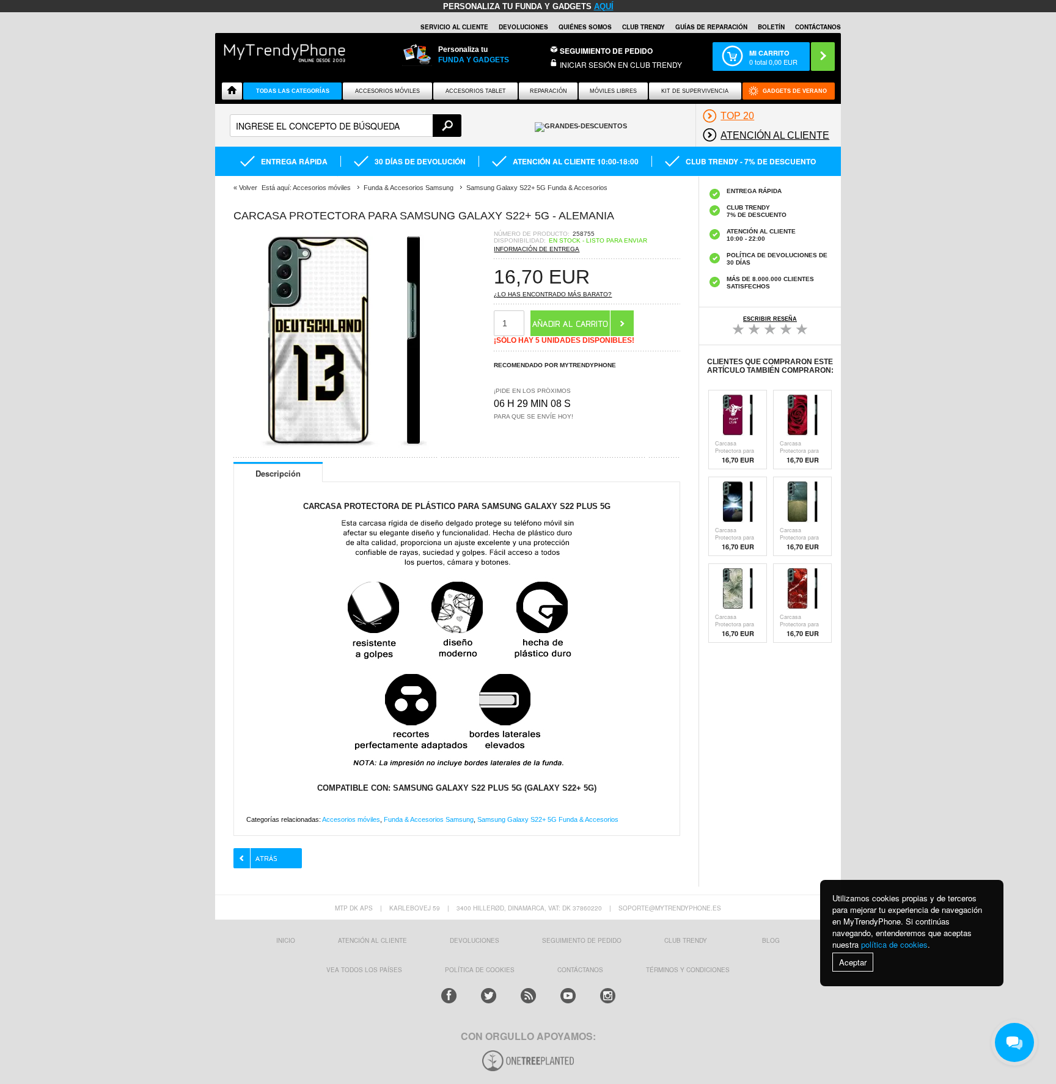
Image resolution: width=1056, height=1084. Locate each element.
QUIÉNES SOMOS (585, 27)
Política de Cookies (480, 969)
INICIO (285, 940)
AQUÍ (604, 6)
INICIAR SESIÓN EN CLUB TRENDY (621, 64)
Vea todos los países (364, 969)
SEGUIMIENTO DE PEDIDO (582, 940)
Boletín (771, 27)
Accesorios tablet (476, 91)
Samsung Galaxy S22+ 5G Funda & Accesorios (547, 819)
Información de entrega (536, 249)
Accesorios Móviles (387, 91)
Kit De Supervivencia (694, 91)
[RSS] (528, 995)
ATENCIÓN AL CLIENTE (372, 940)
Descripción (278, 473)
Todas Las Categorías (292, 91)
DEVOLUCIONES (523, 27)
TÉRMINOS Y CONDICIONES (688, 969)
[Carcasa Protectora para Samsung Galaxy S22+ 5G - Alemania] (343, 447)
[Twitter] (488, 995)
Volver (248, 187)
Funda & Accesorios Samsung (429, 819)
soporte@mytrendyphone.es (669, 908)
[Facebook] (449, 995)
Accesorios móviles (351, 819)
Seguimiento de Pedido (606, 50)
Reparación (548, 91)
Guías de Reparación (711, 27)
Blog (771, 940)
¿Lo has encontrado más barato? (553, 294)
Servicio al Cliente (454, 27)
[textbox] (345, 125)
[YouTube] (568, 995)
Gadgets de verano (795, 91)
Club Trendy (643, 27)
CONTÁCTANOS (818, 27)
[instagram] (607, 995)
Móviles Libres (613, 91)
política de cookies (894, 944)
